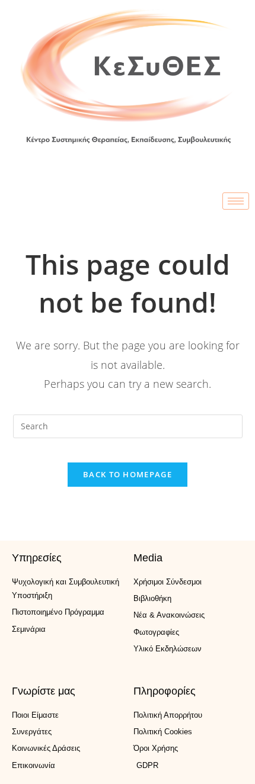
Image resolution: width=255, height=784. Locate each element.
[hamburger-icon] (235, 201)
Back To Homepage (127, 474)
